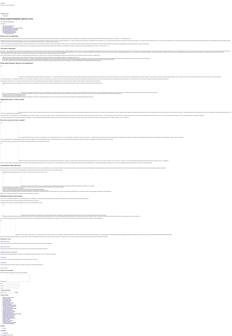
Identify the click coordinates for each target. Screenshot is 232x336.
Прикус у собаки (6, 319)
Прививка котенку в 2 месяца (9, 311)
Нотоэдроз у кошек (7, 321)
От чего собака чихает (7, 309)
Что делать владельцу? (7, 26)
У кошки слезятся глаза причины (9, 308)
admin (12, 21)
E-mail (2, 285)
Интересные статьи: (9, 33)
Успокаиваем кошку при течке (9, 31)
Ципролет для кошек (7, 303)
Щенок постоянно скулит (8, 312)
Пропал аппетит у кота (5, 246)
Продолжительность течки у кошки (10, 29)
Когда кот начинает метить (8, 310)
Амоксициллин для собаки (8, 302)
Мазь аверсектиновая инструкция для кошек (12, 313)
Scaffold (4, 334)
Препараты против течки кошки (9, 32)
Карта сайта (5, 15)
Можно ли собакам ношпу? (8, 297)
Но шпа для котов (6, 298)
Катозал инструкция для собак (9, 318)
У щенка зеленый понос (8, 307)
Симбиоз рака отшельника (8, 316)
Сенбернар (2, 3)
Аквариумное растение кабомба (9, 322)
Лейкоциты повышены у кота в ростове (8, 251)
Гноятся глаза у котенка (8, 320)
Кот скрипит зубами (7, 300)
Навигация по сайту (4, 13)
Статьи (6, 267)
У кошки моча (3, 262)
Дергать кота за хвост (4, 241)
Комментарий (3, 281)
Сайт (1, 288)
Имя (1, 283)
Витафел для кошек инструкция (9, 304)
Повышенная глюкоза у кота (9, 315)
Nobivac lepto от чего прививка (9, 306)
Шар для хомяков (6, 301)
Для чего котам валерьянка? (8, 323)
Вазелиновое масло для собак (9, 314)
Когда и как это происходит (8, 25)
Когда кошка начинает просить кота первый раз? (13, 28)
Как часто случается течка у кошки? (10, 30)
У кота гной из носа (7, 299)
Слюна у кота (3, 257)
